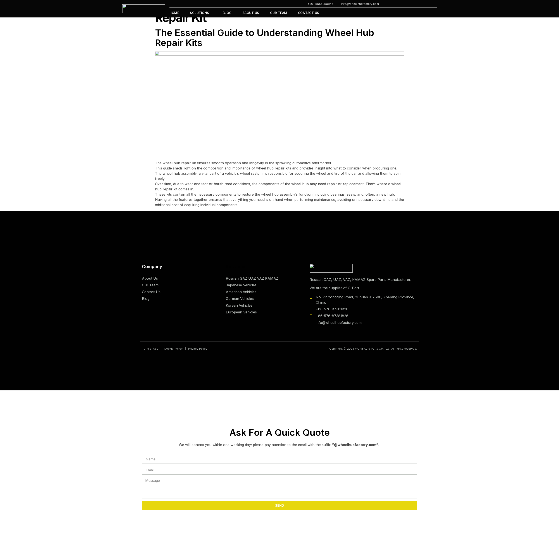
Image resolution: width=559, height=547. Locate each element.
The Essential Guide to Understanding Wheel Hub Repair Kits (264, 37)
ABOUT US (251, 13)
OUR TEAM (278, 13)
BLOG (227, 13)
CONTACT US (308, 13)
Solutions (235, 266)
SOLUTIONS (199, 13)
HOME (174, 13)
